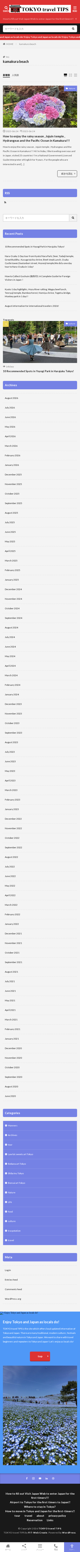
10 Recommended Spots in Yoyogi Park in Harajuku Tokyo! (35, 246)
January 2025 (12, 579)
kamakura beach (27, 44)
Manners (12, 1125)
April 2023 (10, 780)
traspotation (14, 1230)
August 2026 (11, 398)
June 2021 (10, 990)
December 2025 (13, 474)
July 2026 (10, 407)
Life (10, 1202)
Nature (72, 88)
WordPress (69, 1532)
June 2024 (10, 646)
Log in (8, 1270)
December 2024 (13, 589)
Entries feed (11, 1279)
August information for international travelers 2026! (32, 305)
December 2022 (13, 818)
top (40, 1356)
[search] (73, 28)
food (10, 1211)
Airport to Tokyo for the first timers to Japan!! (40, 1502)
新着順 (6, 75)
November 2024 (13, 598)
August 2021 (11, 971)
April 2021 (10, 1010)
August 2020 (11, 1086)
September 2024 (13, 617)
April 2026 (10, 436)
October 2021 (12, 952)
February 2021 (12, 1029)
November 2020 (13, 1057)
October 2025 (12, 493)
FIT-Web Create (37, 1532)
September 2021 (13, 962)
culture (72, 323)
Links (50, 1520)
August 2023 (11, 742)
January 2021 (12, 1038)
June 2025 (10, 531)
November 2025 (13, 484)
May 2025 (10, 541)
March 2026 (11, 445)
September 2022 (13, 847)
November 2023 (13, 713)
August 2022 (11, 857)
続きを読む (67, 173)
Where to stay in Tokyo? (40, 1506)
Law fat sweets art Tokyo (20, 1154)
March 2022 (11, 904)
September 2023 (13, 732)
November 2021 (13, 943)
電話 (56, 1549)
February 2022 (12, 914)
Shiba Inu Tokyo (16, 1173)
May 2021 (10, 1000)
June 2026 (10, 417)
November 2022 (13, 828)
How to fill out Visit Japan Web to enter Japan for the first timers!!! (38, 18)
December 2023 (13, 704)
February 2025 (12, 570)
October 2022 (12, 837)
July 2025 (10, 522)
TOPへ (72, 1549)
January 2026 (12, 464)
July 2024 (10, 637)
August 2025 (11, 512)
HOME (9, 44)
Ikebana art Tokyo (17, 1163)
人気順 (15, 75)
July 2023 (10, 751)
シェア (24, 1549)
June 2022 (10, 876)
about (40, 1515)
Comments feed (13, 1289)
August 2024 (11, 627)
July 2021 (10, 981)
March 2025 (11, 560)
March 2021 (11, 1019)
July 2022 (10, 866)
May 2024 (10, 656)
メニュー (40, 1549)
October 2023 (12, 723)
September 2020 (13, 1076)
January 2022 (12, 923)
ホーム (8, 1549)
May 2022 (10, 885)
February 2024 (12, 684)
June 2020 (10, 1096)
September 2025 (13, 503)
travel (11, 1240)
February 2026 (12, 455)
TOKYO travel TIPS (49, 1528)
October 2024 (12, 608)
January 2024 (12, 694)
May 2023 (10, 770)
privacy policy (57, 1515)
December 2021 (13, 933)
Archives (12, 1135)
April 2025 (10, 551)
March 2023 (11, 790)
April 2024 (10, 665)
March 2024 (11, 675)
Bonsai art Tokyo (16, 1182)
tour (10, 1144)
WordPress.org (13, 1298)
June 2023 (10, 761)
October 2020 (12, 1067)
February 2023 (12, 799)
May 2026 (10, 426)
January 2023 (12, 809)
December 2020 (13, 1048)
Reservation (35, 1520)
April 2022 (10, 895)
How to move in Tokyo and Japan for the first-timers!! (40, 1511)
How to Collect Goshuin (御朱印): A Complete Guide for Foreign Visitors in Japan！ (37, 278)
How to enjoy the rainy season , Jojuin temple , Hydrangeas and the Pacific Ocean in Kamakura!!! (36, 138)
